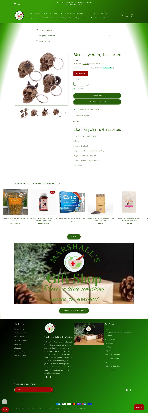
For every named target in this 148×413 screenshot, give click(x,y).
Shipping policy (80, 408)
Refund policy (48, 408)
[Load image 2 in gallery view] (36, 113)
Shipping (86, 63)
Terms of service (69, 408)
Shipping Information (21, 340)
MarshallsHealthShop (25, 408)
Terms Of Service (20, 333)
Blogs (106, 362)
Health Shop (108, 343)
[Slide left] (16, 113)
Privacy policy (59, 408)
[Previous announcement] (51, 4)
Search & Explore (20, 356)
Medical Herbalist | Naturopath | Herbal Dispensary (118, 334)
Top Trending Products (112, 358)
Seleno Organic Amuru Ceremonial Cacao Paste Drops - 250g (100, 219)
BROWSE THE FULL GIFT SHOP (74, 311)
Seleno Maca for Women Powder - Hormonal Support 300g (129, 219)
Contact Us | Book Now (112, 366)
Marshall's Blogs (20, 352)
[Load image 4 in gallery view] (58, 113)
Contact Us (18, 344)
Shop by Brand (109, 339)
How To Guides (109, 370)
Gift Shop (107, 347)
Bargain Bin (108, 351)
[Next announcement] (97, 4)
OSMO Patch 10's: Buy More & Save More (72, 219)
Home (106, 329)
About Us (17, 348)
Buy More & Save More (112, 354)
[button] (79, 13)
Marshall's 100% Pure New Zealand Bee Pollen (15, 219)
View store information (84, 115)
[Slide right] (65, 113)
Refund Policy (19, 337)
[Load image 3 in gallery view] (47, 113)
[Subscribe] (51, 389)
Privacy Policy (19, 329)
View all (74, 237)
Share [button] (78, 121)
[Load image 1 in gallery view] (25, 113)
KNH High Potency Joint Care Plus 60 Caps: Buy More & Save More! (43, 219)
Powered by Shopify (37, 408)
